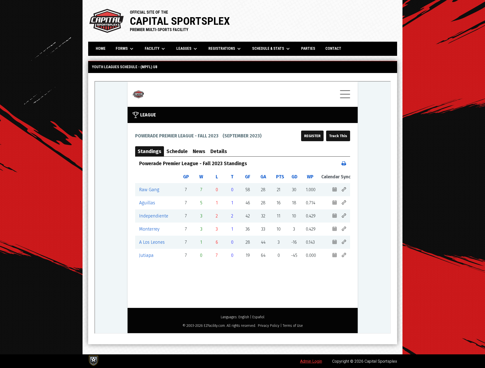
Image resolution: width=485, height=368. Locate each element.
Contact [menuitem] (333, 48)
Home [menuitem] (101, 48)
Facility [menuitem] (155, 49)
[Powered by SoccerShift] (93, 361)
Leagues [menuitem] (187, 49)
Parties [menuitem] (308, 48)
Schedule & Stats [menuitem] (271, 49)
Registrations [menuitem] (225, 49)
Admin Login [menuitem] (311, 361)
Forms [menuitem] (125, 49)
